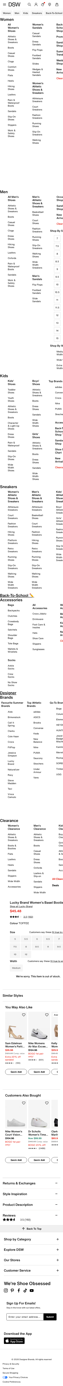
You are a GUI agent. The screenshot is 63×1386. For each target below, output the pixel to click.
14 (57, 330)
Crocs (11, 741)
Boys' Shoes (36, 382)
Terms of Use (8, 1368)
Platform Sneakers (13, 541)
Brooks (37, 722)
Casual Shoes (11, 54)
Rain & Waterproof (13, 444)
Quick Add (16, 1071)
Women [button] (7, 13)
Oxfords (12, 258)
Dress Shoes (11, 237)
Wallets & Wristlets (13, 650)
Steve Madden (12, 782)
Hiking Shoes (11, 87)
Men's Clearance (40, 827)
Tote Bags (13, 643)
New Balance (37, 740)
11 (57, 299)
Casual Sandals (36, 35)
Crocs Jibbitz (39, 613)
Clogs (11, 61)
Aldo (10, 711)
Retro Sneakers (13, 550)
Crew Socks (11, 675)
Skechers (38, 763)
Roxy (10, 775)
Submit (50, 1316)
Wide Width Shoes (11, 467)
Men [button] (17, 13)
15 (57, 338)
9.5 (57, 276)
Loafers (12, 94)
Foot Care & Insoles (38, 626)
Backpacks (14, 610)
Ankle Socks (11, 667)
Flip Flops (37, 50)
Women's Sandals (37, 26)
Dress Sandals (36, 43)
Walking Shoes (36, 141)
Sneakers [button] (37, 13)
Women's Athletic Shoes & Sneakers (37, 88)
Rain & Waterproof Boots (13, 102)
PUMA (36, 752)
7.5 (57, 246)
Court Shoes (35, 222)
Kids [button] (25, 13)
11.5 (57, 307)
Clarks (11, 731)
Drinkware (37, 619)
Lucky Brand (11, 762)
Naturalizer (13, 769)
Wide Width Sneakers (37, 264)
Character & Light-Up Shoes (13, 425)
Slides (35, 63)
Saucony (38, 758)
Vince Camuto (12, 795)
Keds (36, 733)
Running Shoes (36, 125)
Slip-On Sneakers (37, 133)
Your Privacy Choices (18, 1377)
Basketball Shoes (38, 213)
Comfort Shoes (12, 68)
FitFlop (11, 747)
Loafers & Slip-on (39, 875)
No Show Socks (12, 684)
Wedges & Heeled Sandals (37, 72)
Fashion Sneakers (37, 116)
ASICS (36, 717)
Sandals (12, 111)
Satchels (12, 629)
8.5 (57, 261)
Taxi (10, 788)
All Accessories (39, 606)
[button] (24, 1015)
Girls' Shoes (36, 435)
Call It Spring (11, 724)
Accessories (14, 886)
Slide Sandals (36, 300)
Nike (35, 747)
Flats (10, 75)
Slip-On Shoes (12, 118)
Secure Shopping (10, 1372)
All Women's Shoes (13, 28)
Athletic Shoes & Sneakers (13, 39)
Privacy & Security (11, 1363)
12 (57, 315)
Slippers (12, 125)
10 (57, 284)
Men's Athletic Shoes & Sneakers (37, 201)
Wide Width (14, 881)
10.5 (57, 292)
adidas (36, 711)
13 (57, 323)
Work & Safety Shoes (12, 133)
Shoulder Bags (12, 636)
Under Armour (37, 770)
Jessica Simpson (12, 754)
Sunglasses (38, 649)
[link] (15, 1051)
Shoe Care (37, 638)
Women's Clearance (14, 827)
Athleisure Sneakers (37, 100)
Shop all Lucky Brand (21, 906)
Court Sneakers (37, 108)
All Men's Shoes (13, 198)
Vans (36, 777)
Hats (34, 633)
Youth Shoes (11, 399)
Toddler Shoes (12, 391)
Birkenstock (14, 717)
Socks (11, 660)
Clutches (12, 616)
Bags (11, 605)
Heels (11, 80)
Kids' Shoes (11, 382)
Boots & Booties (12, 847)
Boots (11, 47)
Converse (38, 728)
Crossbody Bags (13, 623)
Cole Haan (13, 736)
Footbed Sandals (36, 57)
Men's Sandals (37, 277)
